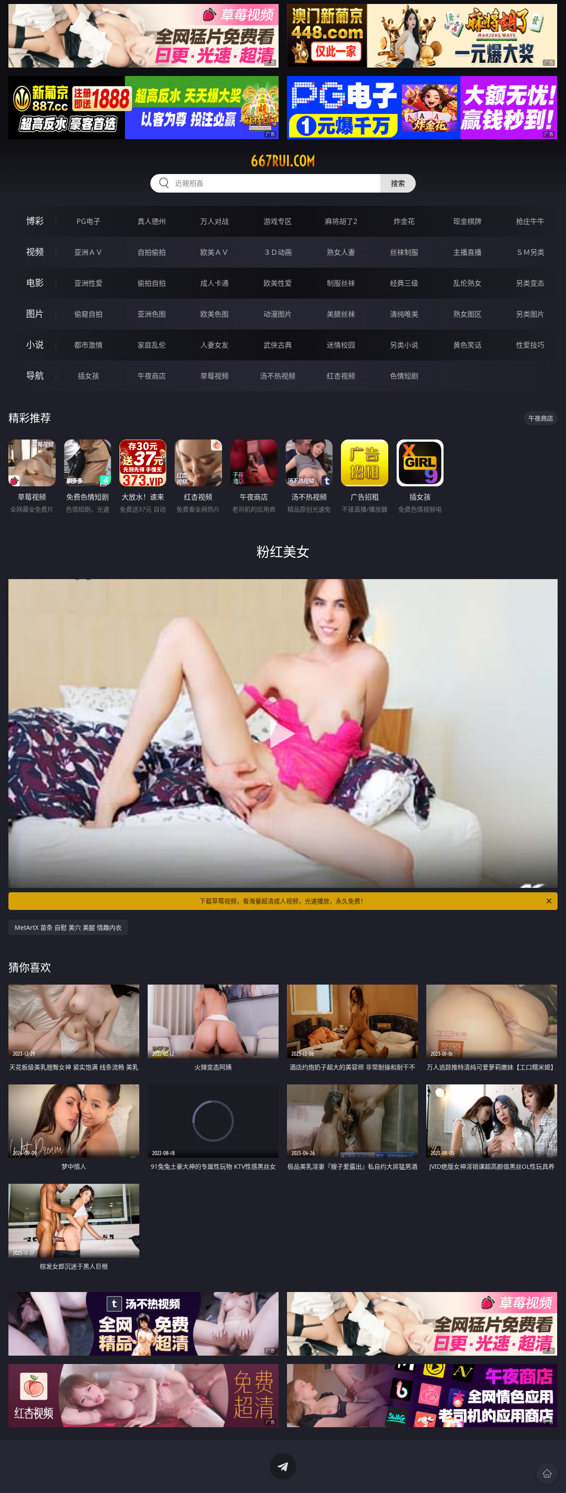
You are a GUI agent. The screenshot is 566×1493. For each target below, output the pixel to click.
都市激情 (88, 345)
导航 (35, 376)
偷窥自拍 (88, 314)
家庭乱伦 (152, 345)
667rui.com (283, 161)
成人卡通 (214, 283)
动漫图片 (278, 314)
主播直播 (467, 252)
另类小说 (404, 345)
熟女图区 (467, 314)
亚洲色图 (152, 314)
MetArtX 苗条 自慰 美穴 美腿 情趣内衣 (68, 927)
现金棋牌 (467, 221)
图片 (35, 314)
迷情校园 (341, 345)
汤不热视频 (277, 376)
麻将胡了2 (341, 221)
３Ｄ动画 (278, 252)
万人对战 (214, 221)
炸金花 (404, 221)
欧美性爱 (278, 283)
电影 (35, 283)
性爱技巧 (530, 345)
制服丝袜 (341, 283)
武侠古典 (278, 345)
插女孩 (88, 376)
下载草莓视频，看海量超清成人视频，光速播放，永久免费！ (283, 901)
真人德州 (152, 221)
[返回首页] (547, 1473)
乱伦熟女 (467, 283)
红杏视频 (341, 376)
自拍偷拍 (152, 252)
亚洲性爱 (88, 283)
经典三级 (404, 283)
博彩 (35, 221)
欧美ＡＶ (214, 252)
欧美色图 (214, 314)
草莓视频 (214, 376)
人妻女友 (214, 345)
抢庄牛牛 (530, 221)
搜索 (398, 183)
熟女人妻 (341, 252)
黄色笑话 (467, 345)
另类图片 (530, 314)
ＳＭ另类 (530, 252)
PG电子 (88, 221)
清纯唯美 (404, 314)
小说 (35, 345)
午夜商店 (152, 376)
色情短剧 (404, 376)
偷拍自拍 (152, 283)
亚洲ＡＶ (88, 252)
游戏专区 (278, 221)
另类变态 (530, 283)
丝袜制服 (404, 252)
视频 (35, 252)
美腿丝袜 (341, 314)
